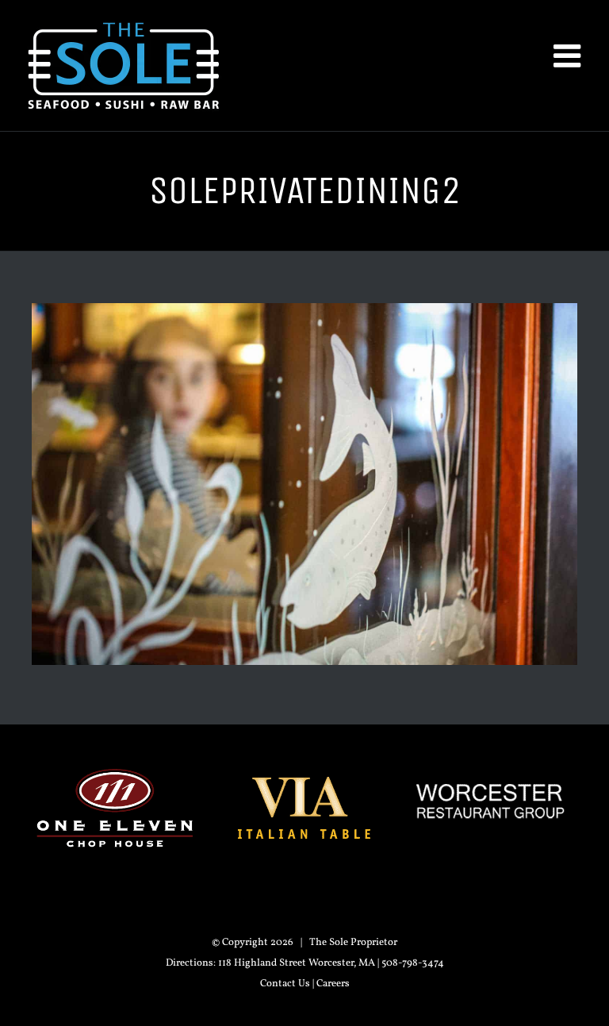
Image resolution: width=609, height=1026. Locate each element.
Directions (189, 963)
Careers (333, 984)
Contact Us (285, 984)
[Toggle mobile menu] (569, 55)
